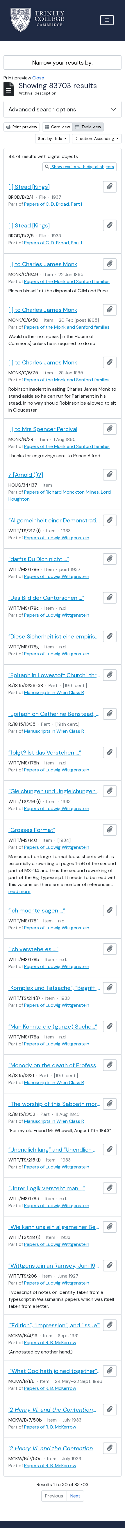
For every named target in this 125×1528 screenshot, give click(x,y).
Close (38, 78)
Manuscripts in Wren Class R (54, 692)
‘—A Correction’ (54, 1409)
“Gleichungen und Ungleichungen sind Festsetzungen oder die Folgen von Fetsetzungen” (54, 791)
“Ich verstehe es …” (33, 949)
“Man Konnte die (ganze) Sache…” (52, 1026)
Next (75, 1496)
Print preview (24, 126)
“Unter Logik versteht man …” (46, 1188)
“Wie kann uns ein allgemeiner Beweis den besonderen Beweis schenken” (54, 1226)
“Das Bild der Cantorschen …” (46, 597)
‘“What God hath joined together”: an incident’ (54, 1370)
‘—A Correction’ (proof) (54, 1448)
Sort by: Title (50, 138)
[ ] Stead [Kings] (29, 186)
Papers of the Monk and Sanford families (67, 281)
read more (19, 891)
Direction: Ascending (95, 138)
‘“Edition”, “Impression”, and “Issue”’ (54, 1325)
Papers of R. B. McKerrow (50, 1343)
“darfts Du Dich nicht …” (38, 559)
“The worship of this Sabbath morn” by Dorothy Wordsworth (54, 1103)
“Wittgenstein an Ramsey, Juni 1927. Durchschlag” (54, 1265)
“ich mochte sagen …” (36, 910)
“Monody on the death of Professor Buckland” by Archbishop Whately (54, 1065)
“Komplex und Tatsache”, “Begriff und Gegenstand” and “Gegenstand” (54, 987)
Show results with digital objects (82, 166)
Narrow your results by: (62, 62)
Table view (90, 126)
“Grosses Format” (31, 829)
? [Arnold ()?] (25, 474)
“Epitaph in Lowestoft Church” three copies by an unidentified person (54, 675)
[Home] (41, 20)
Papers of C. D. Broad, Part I (53, 204)
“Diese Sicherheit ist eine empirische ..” (54, 636)
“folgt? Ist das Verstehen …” (44, 752)
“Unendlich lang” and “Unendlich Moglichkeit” (54, 1149)
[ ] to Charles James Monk (42, 264)
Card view (60, 126)
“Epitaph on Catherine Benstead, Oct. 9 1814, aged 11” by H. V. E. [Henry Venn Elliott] (54, 713)
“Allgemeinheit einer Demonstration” (54, 520)
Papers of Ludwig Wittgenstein (56, 538)
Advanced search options (42, 109)
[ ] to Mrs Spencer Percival (42, 429)
